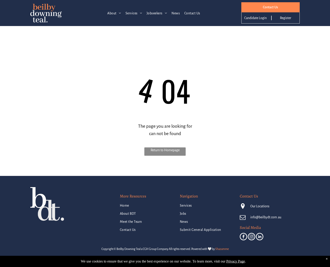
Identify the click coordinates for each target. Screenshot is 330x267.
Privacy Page (235, 261)
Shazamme (222, 249)
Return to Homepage (165, 150)
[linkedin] (259, 237)
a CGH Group (148, 249)
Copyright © (108, 249)
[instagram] (251, 237)
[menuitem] (114, 13)
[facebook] (243, 237)
